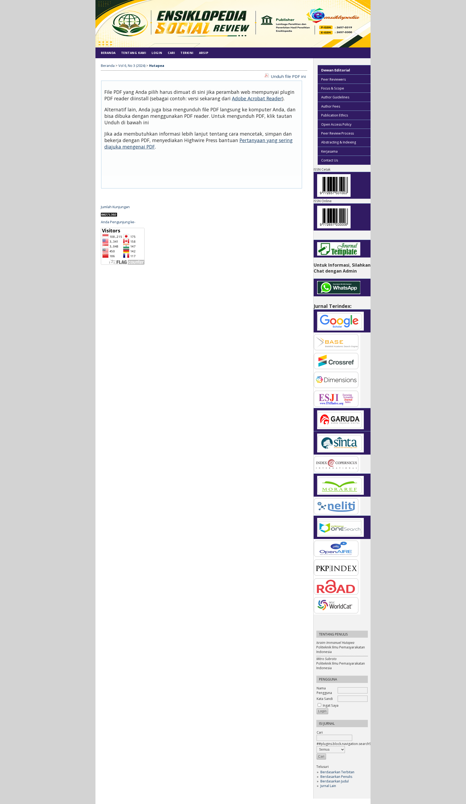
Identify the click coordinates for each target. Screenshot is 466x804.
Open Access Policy (336, 124)
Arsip (203, 53)
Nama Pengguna (324, 690)
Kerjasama (329, 151)
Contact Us (329, 160)
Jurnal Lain (328, 786)
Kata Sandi (325, 698)
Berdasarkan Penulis (336, 776)
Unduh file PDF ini (288, 76)
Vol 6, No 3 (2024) (131, 65)
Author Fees (330, 106)
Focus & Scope (332, 88)
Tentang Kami (133, 53)
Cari (171, 53)
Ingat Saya (330, 705)
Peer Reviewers (333, 79)
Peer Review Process (337, 133)
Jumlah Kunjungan (115, 207)
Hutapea (156, 65)
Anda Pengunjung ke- (118, 222)
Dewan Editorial (335, 70)
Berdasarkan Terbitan (337, 772)
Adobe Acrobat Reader (257, 98)
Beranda (108, 53)
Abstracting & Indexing (338, 142)
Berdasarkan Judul (334, 781)
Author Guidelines (335, 97)
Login (157, 53)
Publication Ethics (334, 115)
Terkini (187, 53)
